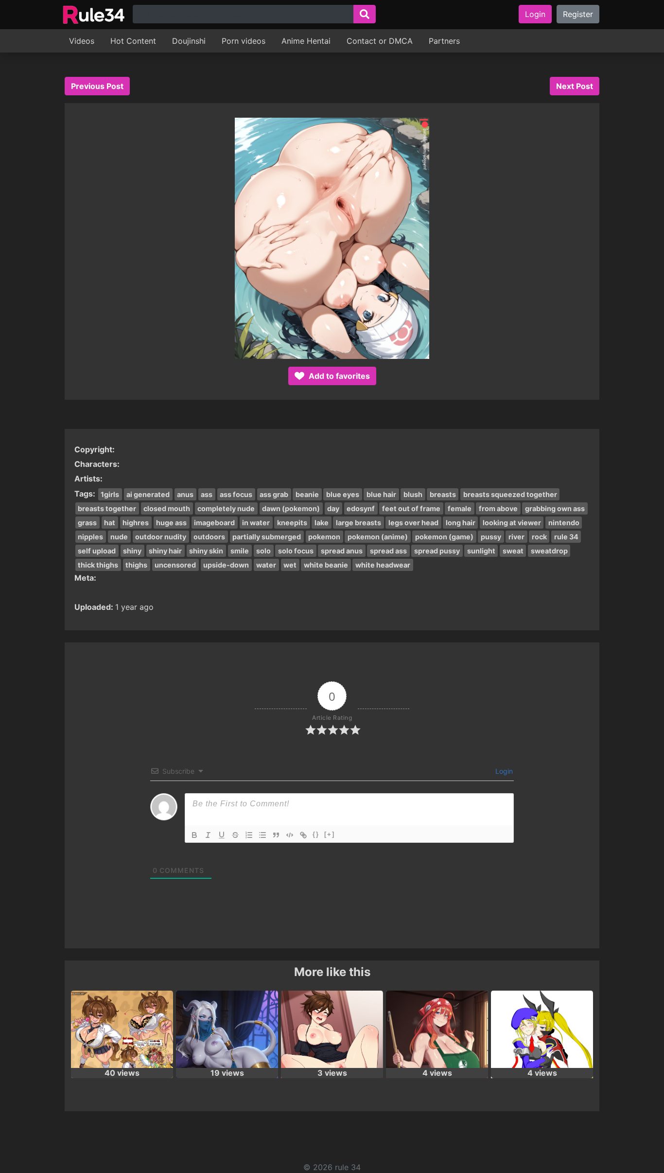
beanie (307, 494)
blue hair (381, 494)
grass (87, 522)
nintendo (563, 522)
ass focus (236, 494)
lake (322, 522)
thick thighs (98, 565)
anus (185, 494)
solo (263, 551)
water (266, 565)
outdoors (209, 537)
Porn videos (243, 41)
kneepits (292, 522)
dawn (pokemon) (291, 508)
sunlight (481, 551)
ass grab (274, 494)
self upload (97, 551)
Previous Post (97, 86)
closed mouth (166, 508)
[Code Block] (290, 835)
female (460, 508)
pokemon (324, 537)
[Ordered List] (249, 835)
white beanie (326, 565)
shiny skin (206, 551)
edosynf (361, 508)
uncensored (175, 565)
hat (109, 522)
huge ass (171, 522)
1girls (110, 494)
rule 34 (566, 537)
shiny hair (165, 551)
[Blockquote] (276, 835)
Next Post (574, 86)
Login (535, 14)
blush (412, 494)
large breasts (358, 522)
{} (316, 834)
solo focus (296, 551)
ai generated (148, 494)
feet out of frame (411, 508)
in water (256, 522)
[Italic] (208, 835)
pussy (491, 537)
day (333, 508)
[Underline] (221, 835)
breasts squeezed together (510, 494)
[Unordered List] (262, 835)
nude (119, 537)
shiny (132, 551)
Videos (81, 41)
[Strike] (235, 835)
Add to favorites (338, 376)
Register (578, 14)
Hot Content (133, 41)
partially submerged (266, 537)
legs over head (413, 522)
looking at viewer (512, 522)
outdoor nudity (160, 537)
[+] (329, 834)
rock (539, 537)
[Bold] (194, 835)
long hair (460, 522)
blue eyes (342, 494)
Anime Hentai (306, 41)
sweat (513, 551)
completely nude (226, 508)
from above (498, 508)
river (516, 537)
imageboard (214, 522)
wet (290, 565)
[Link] (303, 835)
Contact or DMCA (380, 41)
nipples (90, 537)
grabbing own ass (555, 508)
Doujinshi (189, 41)
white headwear (382, 565)
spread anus (342, 551)
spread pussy (437, 551)
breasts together (107, 508)
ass (206, 494)
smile (239, 551)
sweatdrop (549, 551)
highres (135, 522)
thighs (136, 565)
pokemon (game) (444, 537)
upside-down (226, 565)
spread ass (388, 551)
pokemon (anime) (378, 537)
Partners (444, 41)
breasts (443, 494)
